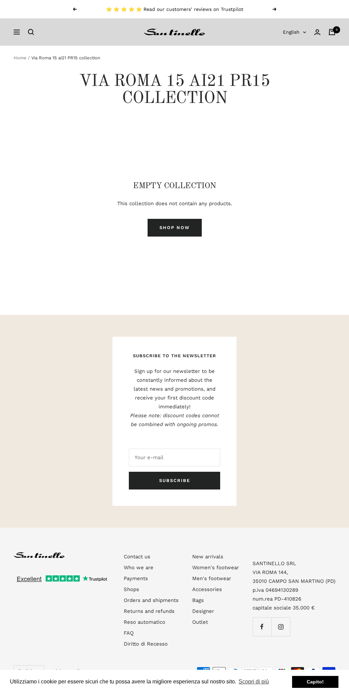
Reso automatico (144, 622)
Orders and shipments (151, 600)
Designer (203, 611)
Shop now (175, 227)
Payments (136, 578)
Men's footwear (211, 578)
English (291, 32)
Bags (198, 600)
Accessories (207, 589)
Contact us (137, 557)
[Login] (317, 32)
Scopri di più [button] (254, 681)
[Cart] (332, 32)
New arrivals (207, 557)
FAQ (129, 633)
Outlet (200, 622)
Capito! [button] (315, 681)
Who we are (138, 567)
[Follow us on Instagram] (280, 626)
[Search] (31, 32)
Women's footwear (215, 567)
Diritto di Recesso (146, 644)
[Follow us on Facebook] (262, 626)
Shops (131, 589)
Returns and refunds (149, 611)
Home (20, 57)
